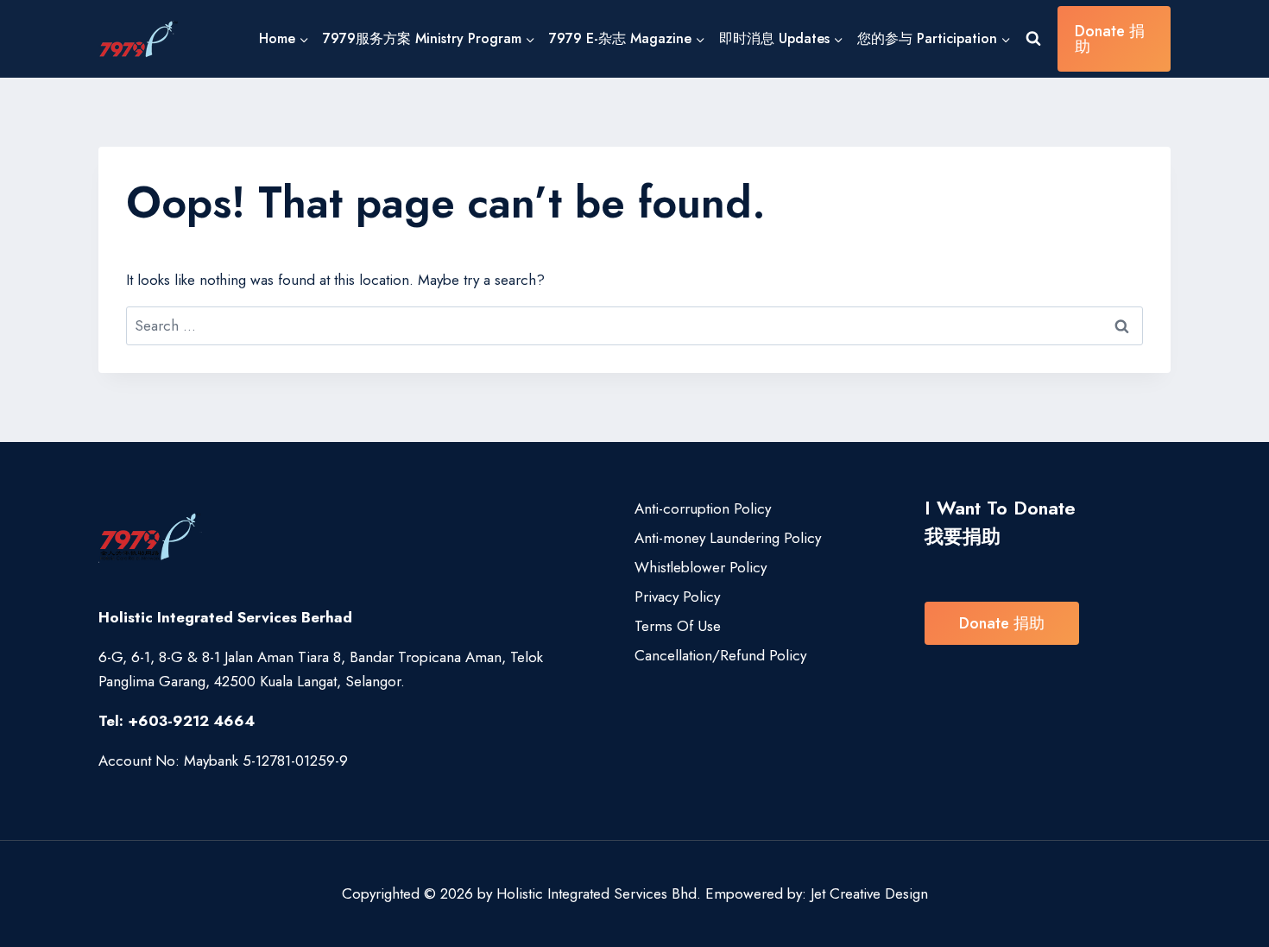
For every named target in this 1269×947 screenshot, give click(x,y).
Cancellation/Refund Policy (720, 655)
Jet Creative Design (869, 893)
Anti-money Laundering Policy (727, 537)
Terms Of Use (677, 626)
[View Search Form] (1033, 38)
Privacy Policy (677, 596)
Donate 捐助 (1110, 39)
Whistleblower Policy (700, 567)
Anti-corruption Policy (702, 508)
